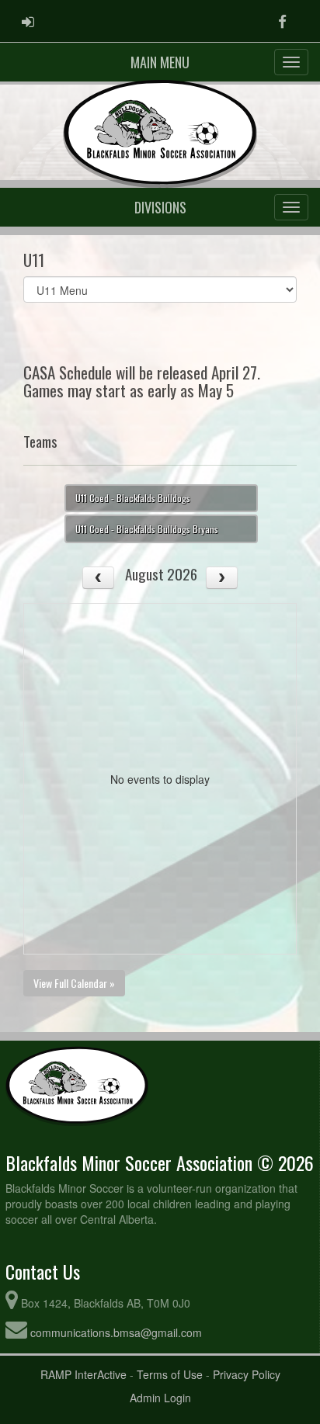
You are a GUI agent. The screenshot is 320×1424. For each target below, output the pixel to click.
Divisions (160, 207)
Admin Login (160, 1397)
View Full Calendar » (74, 983)
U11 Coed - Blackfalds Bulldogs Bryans (146, 528)
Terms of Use (170, 1374)
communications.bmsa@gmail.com (116, 1332)
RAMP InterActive (83, 1374)
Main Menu (160, 62)
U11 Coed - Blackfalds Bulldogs (132, 497)
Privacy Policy (246, 1374)
